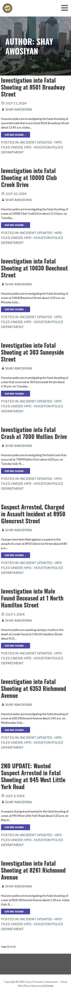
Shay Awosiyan (18, 109)
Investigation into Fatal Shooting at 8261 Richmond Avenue (33, 870)
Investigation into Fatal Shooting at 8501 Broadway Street (33, 87)
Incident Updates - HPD (41, 142)
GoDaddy (47, 985)
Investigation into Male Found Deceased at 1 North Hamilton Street (32, 598)
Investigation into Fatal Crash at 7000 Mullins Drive (34, 433)
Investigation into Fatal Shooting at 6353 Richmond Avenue (33, 688)
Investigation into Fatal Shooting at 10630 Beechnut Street (34, 268)
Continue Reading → (15, 134)
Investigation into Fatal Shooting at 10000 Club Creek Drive (29, 177)
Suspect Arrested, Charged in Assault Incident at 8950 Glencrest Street (33, 513)
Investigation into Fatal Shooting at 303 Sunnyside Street (32, 352)
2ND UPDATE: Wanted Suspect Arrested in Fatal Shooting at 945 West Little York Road (33, 776)
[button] (65, 8)
